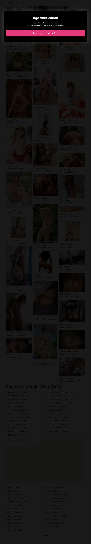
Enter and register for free (45, 33)
